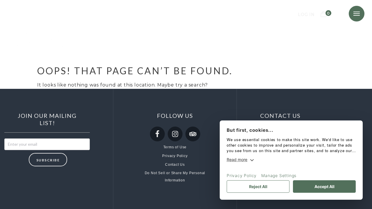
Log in (306, 14)
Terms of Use (175, 147)
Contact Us (175, 165)
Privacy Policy (174, 156)
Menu (356, 13)
